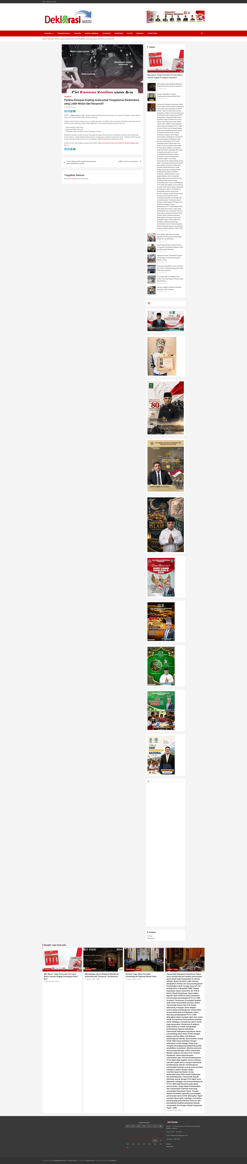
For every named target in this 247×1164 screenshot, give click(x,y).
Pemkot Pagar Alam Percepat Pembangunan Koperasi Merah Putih (141, 975)
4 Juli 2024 (67, 107)
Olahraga (106, 33)
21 (149, 1140)
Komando (140, 33)
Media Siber (151, 938)
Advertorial (153, 33)
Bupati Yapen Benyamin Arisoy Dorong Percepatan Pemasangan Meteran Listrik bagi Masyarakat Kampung (170, 247)
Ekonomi (77, 33)
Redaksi (149, 936)
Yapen (176, 969)
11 (133, 1137)
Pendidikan (119, 33)
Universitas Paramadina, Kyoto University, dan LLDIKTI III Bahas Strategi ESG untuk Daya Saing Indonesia (170, 268)
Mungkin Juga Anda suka (55, 945)
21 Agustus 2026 (49, 981)
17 (127, 1140)
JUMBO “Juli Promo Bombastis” (128, 161)
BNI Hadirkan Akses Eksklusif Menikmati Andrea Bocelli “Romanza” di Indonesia (102, 975)
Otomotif (67, 96)
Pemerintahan (63, 33)
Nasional (48, 33)
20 (144, 1140)
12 (138, 1137)
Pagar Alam (130, 969)
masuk (74, 179)
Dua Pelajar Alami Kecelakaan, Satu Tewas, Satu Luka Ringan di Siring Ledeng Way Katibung (170, 279)
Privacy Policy (72, 1160)
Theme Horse (90, 1160)
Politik (129, 33)
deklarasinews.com (60, 1160)
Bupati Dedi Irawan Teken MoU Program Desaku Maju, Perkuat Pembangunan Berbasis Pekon (169, 258)
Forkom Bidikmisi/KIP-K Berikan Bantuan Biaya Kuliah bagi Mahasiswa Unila (81, 162)
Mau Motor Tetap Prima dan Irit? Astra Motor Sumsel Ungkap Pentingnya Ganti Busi (60, 976)
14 (149, 1137)
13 (144, 1137)
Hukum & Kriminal (92, 33)
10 (127, 1137)
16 (160, 1137)
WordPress (112, 1160)
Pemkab (169, 969)
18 (133, 1140)
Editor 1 (74, 107)
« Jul (126, 1151)
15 (155, 1137)
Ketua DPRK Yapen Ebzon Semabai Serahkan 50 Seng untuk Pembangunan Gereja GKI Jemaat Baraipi (169, 237)
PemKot (138, 969)
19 (138, 1140)
